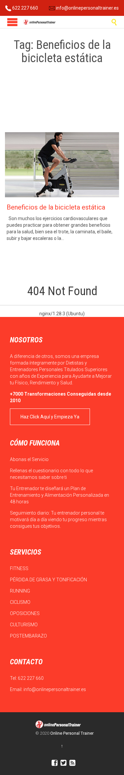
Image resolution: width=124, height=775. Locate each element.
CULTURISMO (24, 624)
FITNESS (19, 568)
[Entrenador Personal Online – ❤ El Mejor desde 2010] (39, 22)
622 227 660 (24, 8)
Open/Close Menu (12, 22)
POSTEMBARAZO (29, 636)
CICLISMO (20, 602)
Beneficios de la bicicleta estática (56, 207)
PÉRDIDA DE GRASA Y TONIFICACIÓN (49, 579)
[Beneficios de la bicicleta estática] (62, 164)
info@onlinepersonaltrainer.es (87, 8)
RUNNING (20, 591)
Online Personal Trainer (72, 733)
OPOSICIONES (25, 613)
